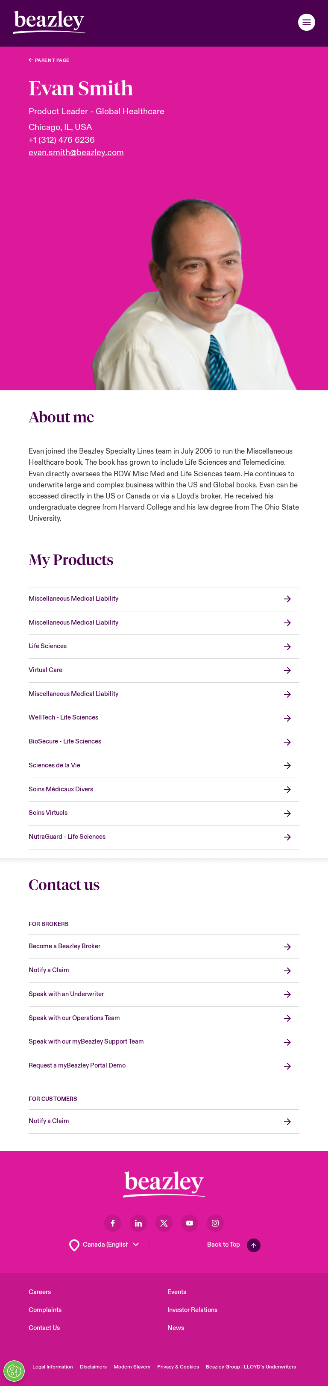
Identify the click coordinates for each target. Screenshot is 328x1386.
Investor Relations (192, 1310)
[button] (306, 22)
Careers (40, 1292)
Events (176, 1292)
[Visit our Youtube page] (189, 1223)
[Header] (49, 22)
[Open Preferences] (14, 1371)
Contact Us (44, 1328)
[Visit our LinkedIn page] (138, 1223)
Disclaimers (93, 1367)
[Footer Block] (164, 1184)
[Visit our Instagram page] (215, 1223)
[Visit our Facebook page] (112, 1223)
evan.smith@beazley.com (76, 152)
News (175, 1328)
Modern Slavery (132, 1367)
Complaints (45, 1310)
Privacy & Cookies (178, 1367)
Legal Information (52, 1367)
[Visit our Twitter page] (164, 1223)
